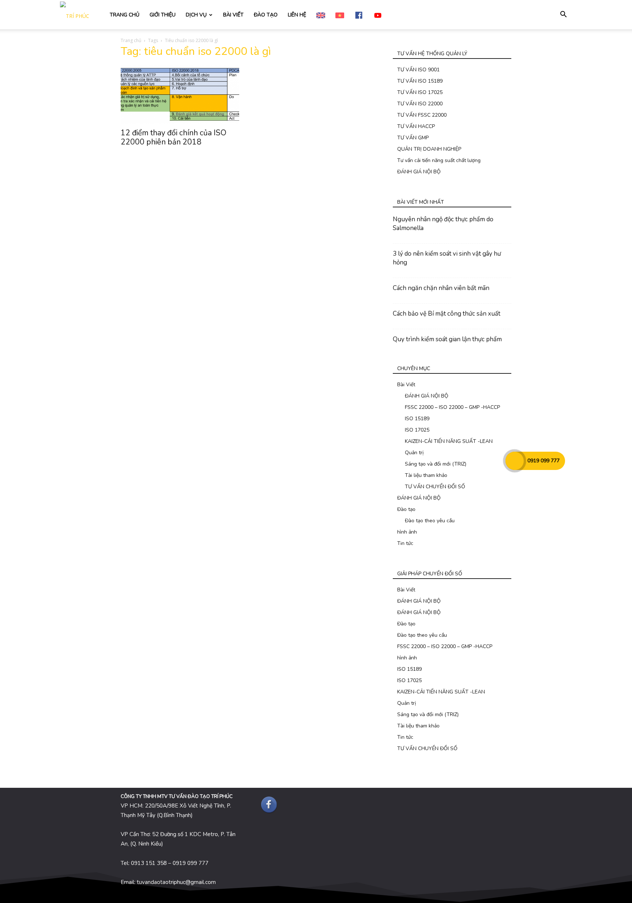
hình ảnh (407, 531)
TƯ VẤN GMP (413, 137)
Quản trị (414, 452)
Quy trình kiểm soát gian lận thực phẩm (447, 339)
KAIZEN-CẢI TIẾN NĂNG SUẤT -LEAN (449, 441)
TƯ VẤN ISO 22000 (420, 103)
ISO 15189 (417, 418)
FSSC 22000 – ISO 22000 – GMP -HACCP (452, 407)
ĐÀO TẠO (266, 14)
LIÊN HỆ (297, 14)
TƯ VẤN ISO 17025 (420, 92)
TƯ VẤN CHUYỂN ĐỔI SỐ (435, 486)
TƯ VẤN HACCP (416, 126)
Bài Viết (406, 384)
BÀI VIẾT (233, 14)
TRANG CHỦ (124, 14)
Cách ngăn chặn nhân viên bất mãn (441, 288)
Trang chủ (131, 40)
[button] (563, 15)
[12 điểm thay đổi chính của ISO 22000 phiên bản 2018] (180, 94)
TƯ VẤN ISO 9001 (418, 69)
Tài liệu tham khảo (426, 475)
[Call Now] (514, 461)
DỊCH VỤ (196, 14)
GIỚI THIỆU (163, 14)
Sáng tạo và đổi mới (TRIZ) (435, 463)
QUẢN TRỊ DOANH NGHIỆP (429, 149)
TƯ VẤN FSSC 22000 (422, 115)
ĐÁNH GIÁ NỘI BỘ (419, 171)
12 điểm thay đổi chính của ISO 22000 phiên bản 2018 (173, 137)
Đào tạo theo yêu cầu (430, 520)
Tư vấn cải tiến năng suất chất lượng (439, 160)
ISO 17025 (417, 429)
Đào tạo (406, 509)
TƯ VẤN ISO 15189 (420, 81)
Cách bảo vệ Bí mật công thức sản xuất (446, 313)
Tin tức (405, 543)
